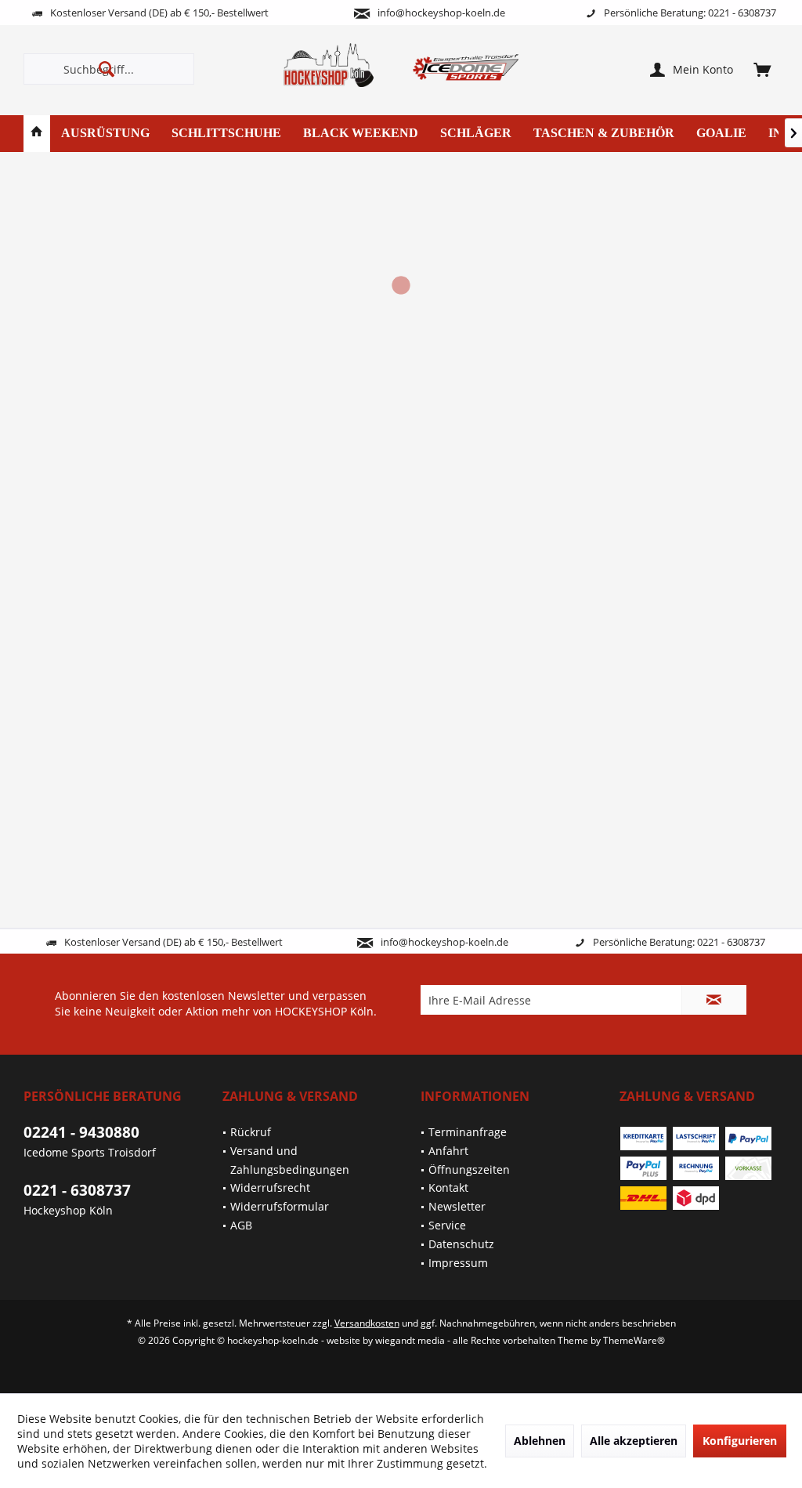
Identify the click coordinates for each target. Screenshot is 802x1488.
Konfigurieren (740, 1440)
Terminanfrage (467, 1131)
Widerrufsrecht (270, 1187)
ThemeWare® (634, 1340)
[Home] (36, 133)
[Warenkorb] (762, 69)
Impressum (458, 1262)
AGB (241, 1225)
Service (447, 1225)
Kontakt (448, 1187)
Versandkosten (366, 1323)
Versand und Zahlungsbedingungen (289, 1160)
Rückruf (250, 1131)
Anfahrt (448, 1150)
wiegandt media (410, 1340)
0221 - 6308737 (77, 1190)
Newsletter (457, 1206)
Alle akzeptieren (633, 1440)
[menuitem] (762, 69)
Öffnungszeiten (469, 1169)
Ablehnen (539, 1440)
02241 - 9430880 (81, 1132)
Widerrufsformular (279, 1206)
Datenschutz (461, 1243)
